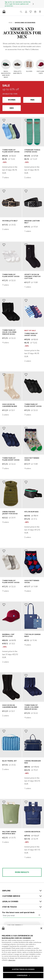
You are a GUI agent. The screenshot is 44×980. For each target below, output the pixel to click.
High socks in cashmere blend (9, 405)
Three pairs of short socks (31, 334)
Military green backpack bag (9, 832)
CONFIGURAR (22, 975)
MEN (32, 100)
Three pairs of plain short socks (10, 151)
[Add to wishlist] (3, 120)
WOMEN (11, 100)
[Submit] (39, 915)
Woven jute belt (10, 221)
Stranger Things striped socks (32, 151)
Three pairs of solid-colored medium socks (9, 332)
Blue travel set (9, 761)
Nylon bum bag (31, 512)
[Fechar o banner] (41, 928)
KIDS (12, 108)
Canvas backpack (32, 832)
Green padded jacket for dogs (10, 513)
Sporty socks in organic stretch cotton (32, 276)
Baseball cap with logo (8, 635)
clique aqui (11, 960)
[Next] (33, 4)
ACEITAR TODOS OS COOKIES (23, 969)
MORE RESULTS (22, 872)
